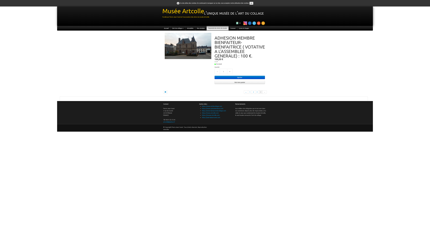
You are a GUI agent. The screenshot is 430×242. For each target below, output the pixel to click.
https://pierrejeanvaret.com (211, 117)
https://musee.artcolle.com (211, 115)
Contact (232, 28)
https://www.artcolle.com (210, 113)
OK (251, 3)
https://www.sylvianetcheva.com (212, 108)
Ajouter (239, 77)
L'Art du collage (178, 28)
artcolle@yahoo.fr (169, 122)
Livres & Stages (244, 28)
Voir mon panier (239, 82)
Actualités (190, 28)
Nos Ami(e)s (201, 28)
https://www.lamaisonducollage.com (214, 110)
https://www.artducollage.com (212, 106)
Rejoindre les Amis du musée (217, 28)
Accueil (166, 28)
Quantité (217, 67)
